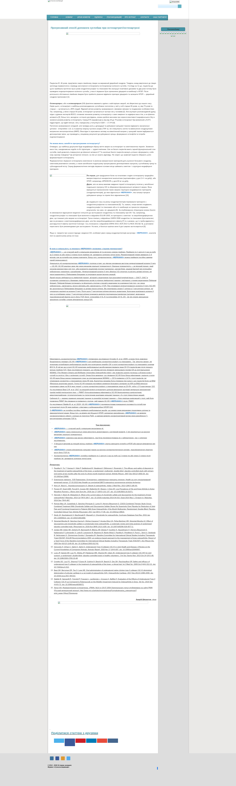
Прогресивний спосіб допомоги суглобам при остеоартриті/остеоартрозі (95, 27)
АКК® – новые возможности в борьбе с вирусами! (152, 750)
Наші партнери (160, 17)
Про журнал (130, 17)
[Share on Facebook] (70, 745)
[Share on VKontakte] (113, 741)
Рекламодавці (173, 29)
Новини (69, 17)
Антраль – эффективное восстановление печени (54, 750)
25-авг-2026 (175, 1)
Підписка (98, 17)
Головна (54, 17)
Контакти (145, 17)
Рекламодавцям (114, 17)
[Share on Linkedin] (91, 741)
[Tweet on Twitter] (59, 741)
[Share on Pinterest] (80, 741)
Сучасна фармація (118, 8)
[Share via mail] (102, 741)
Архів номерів (83, 17)
